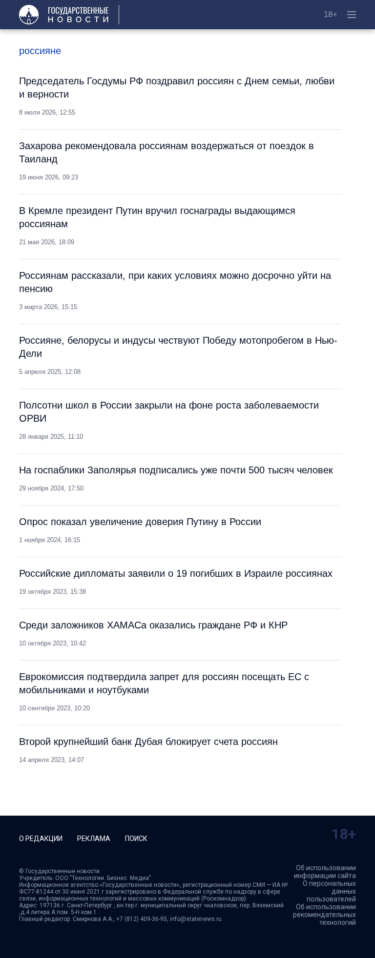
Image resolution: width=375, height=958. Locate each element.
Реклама (93, 838)
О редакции (40, 838)
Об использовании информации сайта (325, 872)
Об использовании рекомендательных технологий (324, 914)
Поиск (136, 838)
